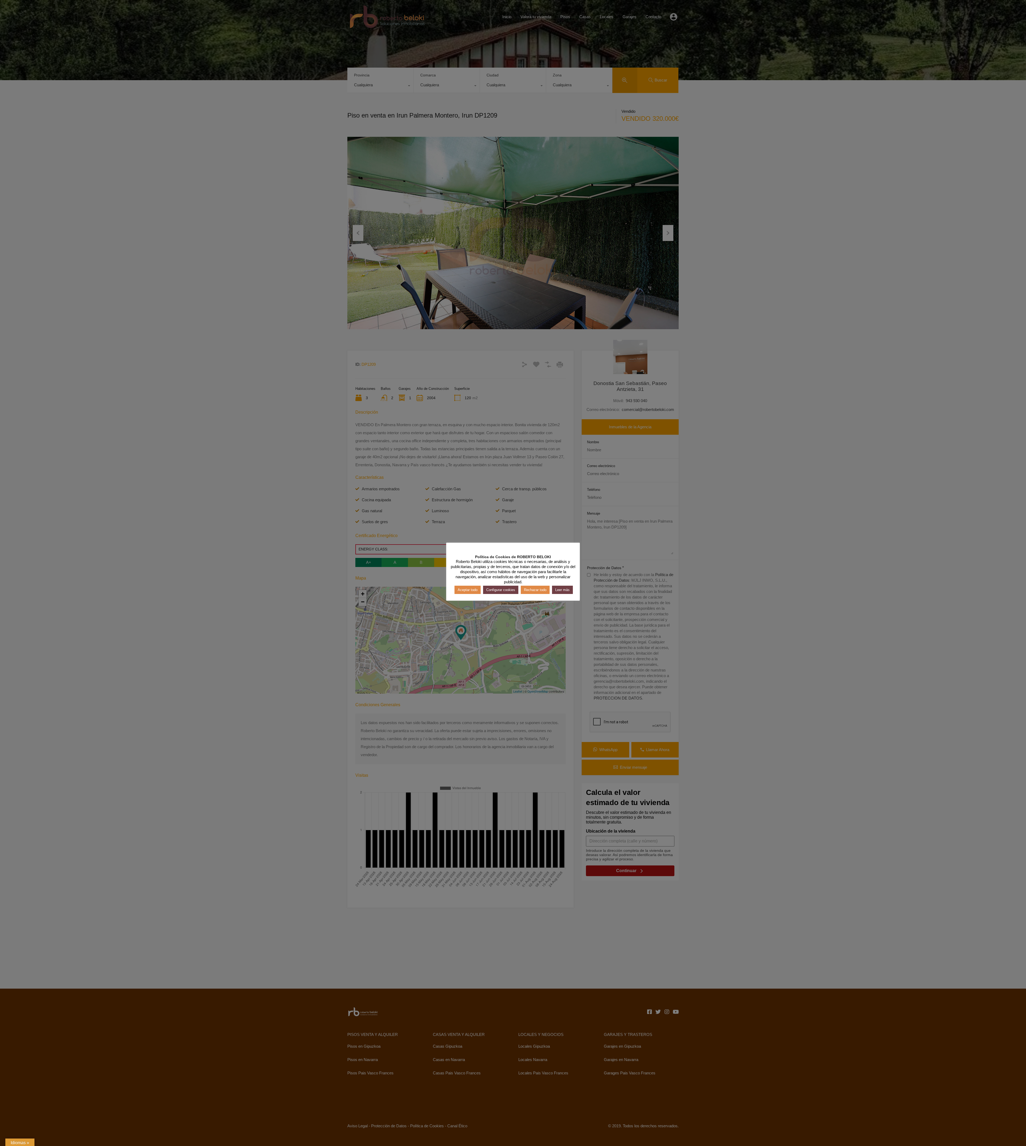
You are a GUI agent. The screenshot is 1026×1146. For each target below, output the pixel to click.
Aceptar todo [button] (467, 590)
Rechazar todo (535, 590)
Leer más (562, 590)
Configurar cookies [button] (500, 590)
